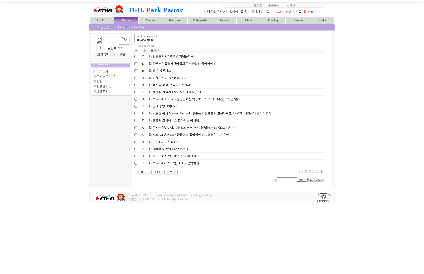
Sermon (298, 20)
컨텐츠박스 (104, 86)
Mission (151, 20)
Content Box (136, 27)
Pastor (126, 20)
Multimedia (200, 20)
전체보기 (102, 71)
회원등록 (273, 5)
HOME (101, 20)
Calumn (119, 27)
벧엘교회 (102, 91)
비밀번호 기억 (114, 48)
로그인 (258, 5)
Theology (273, 20)
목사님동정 (102, 27)
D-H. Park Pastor (156, 10)
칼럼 (100, 81)
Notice (322, 20)
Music (249, 20)
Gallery (224, 20)
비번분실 (289, 5)
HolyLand (175, 20)
